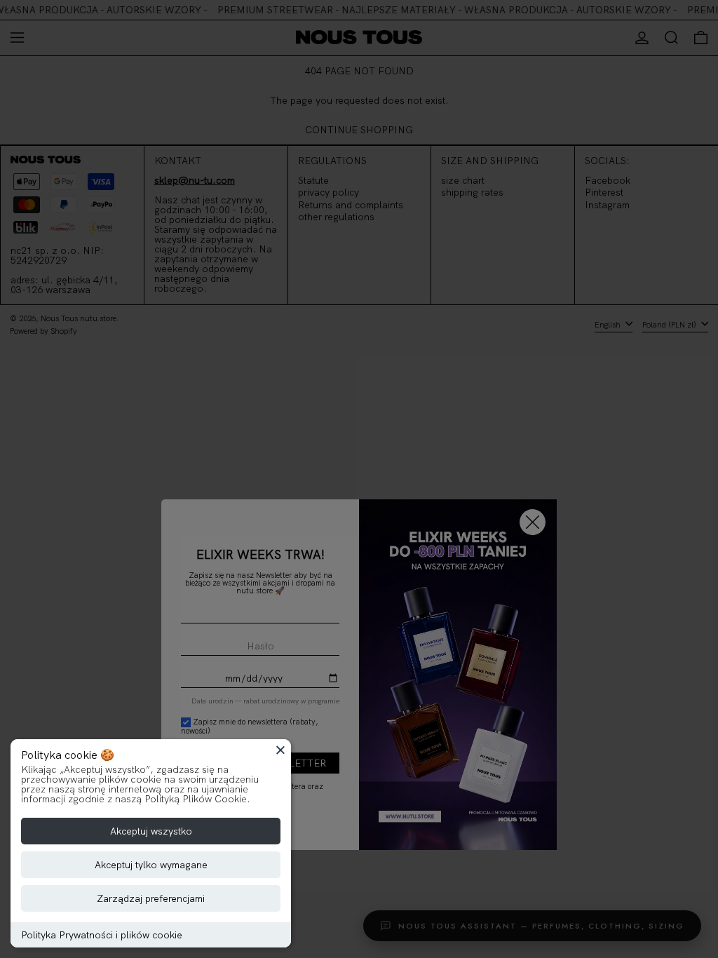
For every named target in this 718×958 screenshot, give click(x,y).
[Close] (280, 749)
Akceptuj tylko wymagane (151, 864)
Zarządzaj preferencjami (151, 898)
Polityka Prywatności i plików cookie (101, 935)
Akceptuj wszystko (151, 831)
